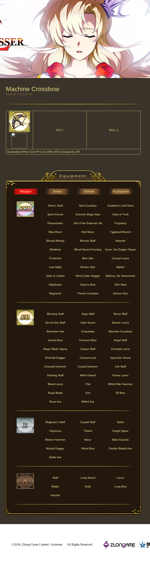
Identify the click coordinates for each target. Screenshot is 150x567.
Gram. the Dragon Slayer (120, 249)
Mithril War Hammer (120, 384)
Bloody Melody (55, 240)
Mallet (55, 486)
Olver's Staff (55, 205)
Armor (57, 191)
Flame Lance (120, 375)
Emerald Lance (120, 348)
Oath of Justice (55, 275)
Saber (120, 422)
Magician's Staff (55, 422)
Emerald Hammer (55, 366)
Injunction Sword (120, 357)
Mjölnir (120, 267)
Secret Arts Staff (55, 322)
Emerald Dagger (55, 357)
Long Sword (87, 477)
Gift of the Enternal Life (88, 223)
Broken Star (87, 267)
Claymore (55, 430)
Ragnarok (55, 293)
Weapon (25, 191)
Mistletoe (55, 249)
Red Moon (87, 231)
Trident (88, 430)
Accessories (120, 191)
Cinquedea (88, 331)
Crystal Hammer (88, 366)
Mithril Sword (88, 375)
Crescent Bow (87, 340)
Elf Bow (120, 392)
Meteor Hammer (55, 439)
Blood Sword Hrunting (87, 249)
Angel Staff (120, 340)
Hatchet (55, 495)
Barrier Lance (120, 322)
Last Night (55, 267)
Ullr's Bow (120, 284)
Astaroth (120, 240)
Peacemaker (55, 223)
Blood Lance (55, 384)
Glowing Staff (55, 375)
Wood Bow (88, 448)
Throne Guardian (87, 293)
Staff (55, 477)
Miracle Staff (88, 240)
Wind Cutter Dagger (88, 275)
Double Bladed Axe (120, 448)
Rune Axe (55, 401)
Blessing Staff (55, 313)
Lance (120, 477)
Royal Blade (55, 392)
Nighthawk (55, 284)
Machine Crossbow (120, 331)
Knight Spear (120, 430)
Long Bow (120, 486)
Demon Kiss (120, 293)
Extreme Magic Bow (88, 214)
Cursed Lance (120, 258)
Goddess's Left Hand (120, 205)
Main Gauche (120, 439)
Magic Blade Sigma (55, 348)
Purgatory (120, 223)
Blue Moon (55, 231)
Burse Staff (120, 313)
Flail (87, 384)
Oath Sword (87, 322)
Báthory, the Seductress (120, 275)
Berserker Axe (55, 331)
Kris (88, 392)
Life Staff (120, 366)
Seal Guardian (88, 205)
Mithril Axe (87, 401)
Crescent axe (88, 357)
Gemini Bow (55, 340)
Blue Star (88, 258)
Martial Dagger (55, 448)
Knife (88, 486)
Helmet (89, 191)
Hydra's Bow (88, 284)
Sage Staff (87, 313)
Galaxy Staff (87, 348)
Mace (87, 439)
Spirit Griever (55, 214)
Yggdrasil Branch (120, 231)
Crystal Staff (87, 422)
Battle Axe (55, 457)
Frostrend (55, 258)
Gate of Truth (120, 214)
